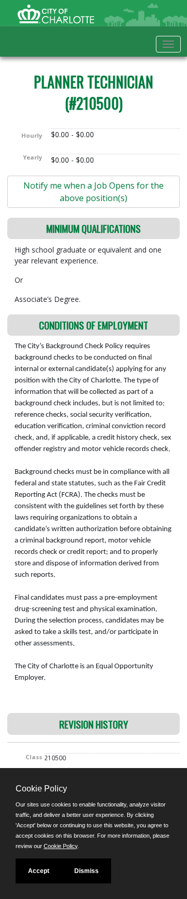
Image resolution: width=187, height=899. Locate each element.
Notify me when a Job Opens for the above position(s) (93, 192)
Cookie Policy (60, 846)
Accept (38, 871)
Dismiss (86, 871)
